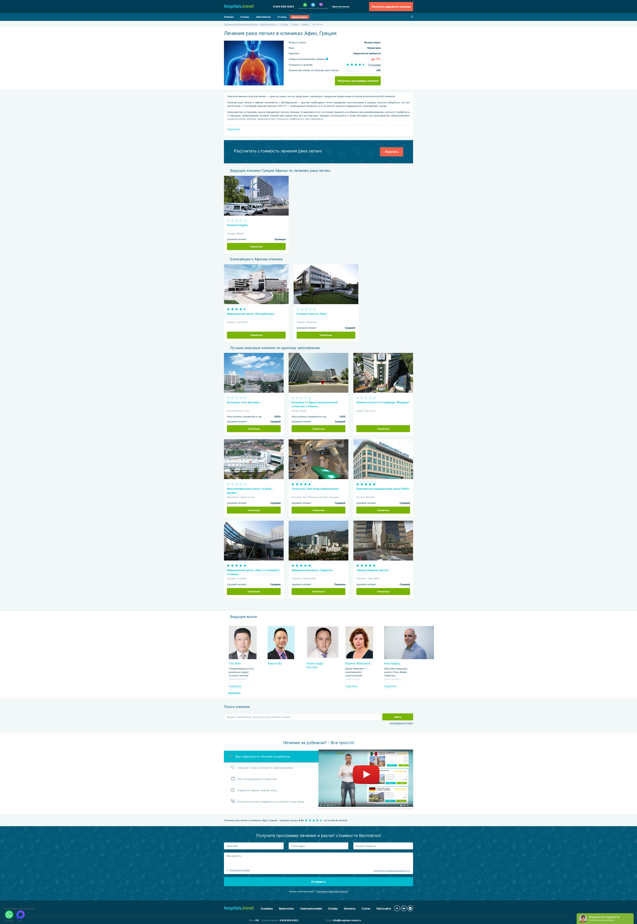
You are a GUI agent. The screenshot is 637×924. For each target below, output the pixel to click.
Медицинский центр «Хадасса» (312, 570)
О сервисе (267, 908)
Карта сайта (384, 908)
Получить (391, 151)
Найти (397, 717)
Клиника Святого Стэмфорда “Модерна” (383, 402)
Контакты (349, 908)
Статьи (366, 908)
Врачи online (299, 17)
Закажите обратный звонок (332, 891)
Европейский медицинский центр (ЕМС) (382, 488)
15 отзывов (374, 64)
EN (257, 920)
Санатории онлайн (311, 908)
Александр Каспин (314, 665)
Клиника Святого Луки (311, 313)
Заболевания (263, 16)
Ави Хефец (392, 663)
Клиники (229, 16)
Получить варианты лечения (391, 6)
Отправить (318, 881)
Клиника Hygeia (237, 225)
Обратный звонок (341, 6)
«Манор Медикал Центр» (372, 570)
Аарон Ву (275, 663)
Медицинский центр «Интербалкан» (251, 313)
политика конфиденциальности (392, 870)
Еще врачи (234, 692)
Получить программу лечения (357, 80)
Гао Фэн (235, 663)
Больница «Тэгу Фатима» (243, 402)
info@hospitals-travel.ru (347, 920)
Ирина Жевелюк (357, 663)
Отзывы (282, 16)
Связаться (256, 246)
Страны (244, 16)
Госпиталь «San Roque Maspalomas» (315, 488)
